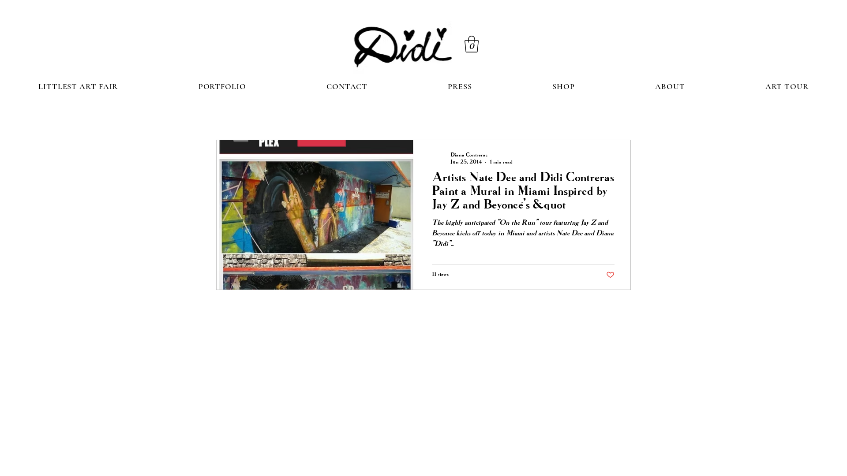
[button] (472, 44)
